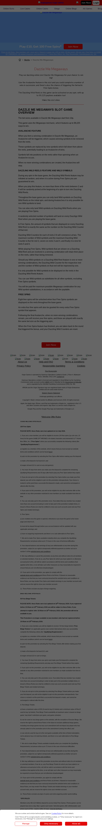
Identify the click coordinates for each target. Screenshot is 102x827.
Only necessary (51, 823)
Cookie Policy (56, 813)
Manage (25, 823)
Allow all (76, 823)
